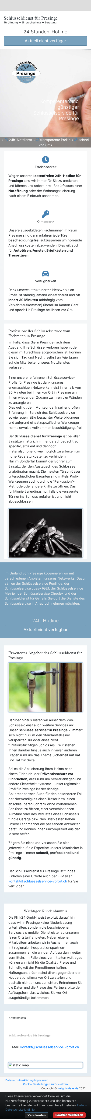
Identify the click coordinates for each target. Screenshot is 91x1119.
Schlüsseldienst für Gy (22, 598)
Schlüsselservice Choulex (43, 593)
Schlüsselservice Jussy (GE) (27, 588)
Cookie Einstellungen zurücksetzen (45, 1084)
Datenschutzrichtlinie (20, 1109)
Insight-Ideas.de (68, 1088)
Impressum (41, 1080)
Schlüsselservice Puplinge (42, 583)
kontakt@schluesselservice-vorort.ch (37, 881)
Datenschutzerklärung (19, 1080)
